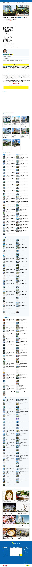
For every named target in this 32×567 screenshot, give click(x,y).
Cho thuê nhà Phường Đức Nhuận (23, 341)
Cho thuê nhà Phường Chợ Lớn (23, 352)
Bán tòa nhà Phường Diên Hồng (10, 280)
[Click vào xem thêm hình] (9, 10)
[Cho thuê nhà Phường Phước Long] (17, 369)
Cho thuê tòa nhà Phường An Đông (10, 190)
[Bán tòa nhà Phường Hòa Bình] (17, 306)
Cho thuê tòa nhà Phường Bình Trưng (10, 166)
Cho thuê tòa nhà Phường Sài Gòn (23, 154)
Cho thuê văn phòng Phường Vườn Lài (24, 445)
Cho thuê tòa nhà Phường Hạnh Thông (24, 215)
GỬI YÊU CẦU (16, 64)
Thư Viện (25, 547)
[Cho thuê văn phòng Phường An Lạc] (17, 481)
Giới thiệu (4, 2)
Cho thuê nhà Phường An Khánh (23, 327)
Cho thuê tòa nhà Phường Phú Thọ (10, 227)
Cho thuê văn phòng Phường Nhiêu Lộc (11, 408)
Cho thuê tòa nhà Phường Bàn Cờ (23, 160)
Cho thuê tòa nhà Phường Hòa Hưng (10, 201)
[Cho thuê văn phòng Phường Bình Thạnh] (4, 431)
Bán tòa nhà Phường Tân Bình (10, 258)
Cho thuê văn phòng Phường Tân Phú (23, 468)
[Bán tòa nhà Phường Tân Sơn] (17, 259)
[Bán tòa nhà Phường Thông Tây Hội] (4, 300)
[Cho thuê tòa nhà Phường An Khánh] (17, 164)
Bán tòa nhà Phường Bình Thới (23, 308)
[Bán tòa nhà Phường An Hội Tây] (17, 292)
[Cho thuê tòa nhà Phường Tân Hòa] (4, 169)
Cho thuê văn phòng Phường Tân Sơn (23, 421)
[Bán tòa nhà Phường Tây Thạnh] (4, 303)
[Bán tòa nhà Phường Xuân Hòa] (4, 245)
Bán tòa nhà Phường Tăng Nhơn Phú (10, 291)
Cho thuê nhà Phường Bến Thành (10, 319)
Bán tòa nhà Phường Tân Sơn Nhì (23, 302)
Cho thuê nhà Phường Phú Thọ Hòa (10, 385)
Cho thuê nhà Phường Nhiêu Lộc (10, 327)
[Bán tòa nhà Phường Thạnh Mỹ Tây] (17, 264)
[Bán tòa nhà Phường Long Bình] (4, 289)
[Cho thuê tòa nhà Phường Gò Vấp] (17, 213)
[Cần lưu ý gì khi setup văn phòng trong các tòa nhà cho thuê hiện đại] (22, 532)
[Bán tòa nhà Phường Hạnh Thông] (17, 297)
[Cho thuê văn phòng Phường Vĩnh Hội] (17, 449)
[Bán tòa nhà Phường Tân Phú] (17, 300)
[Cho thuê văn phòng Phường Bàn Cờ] (17, 406)
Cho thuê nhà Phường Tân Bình (10, 338)
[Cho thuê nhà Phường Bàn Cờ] (17, 325)
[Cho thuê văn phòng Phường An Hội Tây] (17, 459)
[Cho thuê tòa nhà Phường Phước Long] (17, 207)
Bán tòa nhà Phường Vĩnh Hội (22, 283)
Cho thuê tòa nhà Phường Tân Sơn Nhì (24, 221)
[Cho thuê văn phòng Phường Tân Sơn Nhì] (17, 472)
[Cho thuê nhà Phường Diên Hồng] (4, 361)
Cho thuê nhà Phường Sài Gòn (23, 319)
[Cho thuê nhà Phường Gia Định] (17, 347)
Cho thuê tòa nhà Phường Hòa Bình (23, 224)
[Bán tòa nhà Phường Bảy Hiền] (4, 256)
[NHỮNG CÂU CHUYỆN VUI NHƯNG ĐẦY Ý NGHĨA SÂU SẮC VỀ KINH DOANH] (22, 507)
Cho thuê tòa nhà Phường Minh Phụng (11, 230)
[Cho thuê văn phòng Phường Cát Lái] (17, 412)
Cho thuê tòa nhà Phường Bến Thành (10, 154)
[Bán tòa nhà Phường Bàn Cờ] (17, 245)
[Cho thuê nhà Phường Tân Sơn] (17, 339)
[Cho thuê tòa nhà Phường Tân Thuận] (17, 196)
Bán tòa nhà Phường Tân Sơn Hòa (23, 255)
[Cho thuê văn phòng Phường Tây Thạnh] (4, 472)
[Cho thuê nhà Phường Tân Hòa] (4, 333)
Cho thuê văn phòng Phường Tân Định (24, 402)
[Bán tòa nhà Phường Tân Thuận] (17, 278)
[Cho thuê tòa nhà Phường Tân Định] (17, 158)
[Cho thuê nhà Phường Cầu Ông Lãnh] (4, 322)
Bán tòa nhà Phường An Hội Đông (10, 294)
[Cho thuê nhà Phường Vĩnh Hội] (17, 364)
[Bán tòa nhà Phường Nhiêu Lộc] (4, 248)
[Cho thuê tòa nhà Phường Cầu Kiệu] (4, 181)
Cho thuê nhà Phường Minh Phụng (10, 391)
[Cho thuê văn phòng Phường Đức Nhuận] (17, 424)
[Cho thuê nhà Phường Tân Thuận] (17, 358)
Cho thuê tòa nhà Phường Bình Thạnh (10, 184)
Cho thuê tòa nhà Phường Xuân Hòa (10, 160)
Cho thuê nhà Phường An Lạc (22, 391)
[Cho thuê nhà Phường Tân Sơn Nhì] (17, 383)
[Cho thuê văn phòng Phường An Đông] (4, 437)
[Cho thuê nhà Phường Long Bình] (4, 369)
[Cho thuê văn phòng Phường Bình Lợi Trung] (4, 434)
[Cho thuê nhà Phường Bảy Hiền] (4, 336)
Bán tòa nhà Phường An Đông (10, 272)
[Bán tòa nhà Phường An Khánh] (17, 248)
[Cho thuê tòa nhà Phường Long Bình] (4, 207)
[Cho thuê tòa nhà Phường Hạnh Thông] (17, 216)
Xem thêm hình (26, 14)
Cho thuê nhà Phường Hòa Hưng (10, 363)
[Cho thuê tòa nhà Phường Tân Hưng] (4, 193)
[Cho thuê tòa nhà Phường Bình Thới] (17, 228)
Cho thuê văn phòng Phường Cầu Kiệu (10, 427)
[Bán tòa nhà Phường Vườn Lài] (17, 281)
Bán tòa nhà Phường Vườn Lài (23, 280)
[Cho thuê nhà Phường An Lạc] (17, 391)
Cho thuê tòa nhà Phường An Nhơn (10, 215)
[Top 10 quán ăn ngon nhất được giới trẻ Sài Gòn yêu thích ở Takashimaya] (9, 519)
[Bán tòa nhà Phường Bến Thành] (4, 239)
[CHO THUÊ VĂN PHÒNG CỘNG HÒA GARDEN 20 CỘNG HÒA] (16, 119)
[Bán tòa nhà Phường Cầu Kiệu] (4, 264)
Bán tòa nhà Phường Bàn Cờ (22, 244)
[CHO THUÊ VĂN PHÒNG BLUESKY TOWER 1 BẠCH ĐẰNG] (16, 142)
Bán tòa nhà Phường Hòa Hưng (10, 283)
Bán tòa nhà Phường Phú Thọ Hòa (10, 305)
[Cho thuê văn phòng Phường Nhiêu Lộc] (4, 409)
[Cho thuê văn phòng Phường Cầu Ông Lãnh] (4, 403)
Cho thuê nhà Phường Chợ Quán (23, 349)
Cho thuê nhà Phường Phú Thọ (10, 388)
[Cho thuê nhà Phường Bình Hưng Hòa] (4, 394)
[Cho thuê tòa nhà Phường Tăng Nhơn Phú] (4, 210)
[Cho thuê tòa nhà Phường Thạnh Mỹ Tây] (17, 181)
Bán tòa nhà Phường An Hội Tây (23, 291)
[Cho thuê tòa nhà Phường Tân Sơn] (17, 176)
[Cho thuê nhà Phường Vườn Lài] (17, 361)
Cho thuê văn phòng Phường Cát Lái (23, 411)
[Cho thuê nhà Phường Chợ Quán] (17, 350)
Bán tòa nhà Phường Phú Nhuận (10, 261)
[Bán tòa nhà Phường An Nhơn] (4, 297)
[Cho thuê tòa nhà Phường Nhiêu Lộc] (4, 164)
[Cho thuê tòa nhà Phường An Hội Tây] (17, 210)
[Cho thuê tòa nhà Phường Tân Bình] (4, 176)
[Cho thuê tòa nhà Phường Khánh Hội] (4, 204)
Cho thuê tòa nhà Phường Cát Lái (23, 166)
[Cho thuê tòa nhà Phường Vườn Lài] (17, 199)
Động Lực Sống (26, 562)
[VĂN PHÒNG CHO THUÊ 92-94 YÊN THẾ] (25, 119)
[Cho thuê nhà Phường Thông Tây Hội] (4, 380)
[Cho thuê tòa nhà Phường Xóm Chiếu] (17, 204)
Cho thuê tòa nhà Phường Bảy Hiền (10, 172)
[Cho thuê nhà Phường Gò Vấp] (17, 375)
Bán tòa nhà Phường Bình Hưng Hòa (10, 313)
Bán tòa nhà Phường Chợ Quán (23, 269)
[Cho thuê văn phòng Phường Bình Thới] (17, 478)
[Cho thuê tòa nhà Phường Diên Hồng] (4, 199)
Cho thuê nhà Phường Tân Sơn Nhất (23, 333)
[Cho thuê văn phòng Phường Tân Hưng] (4, 440)
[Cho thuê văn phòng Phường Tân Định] (17, 403)
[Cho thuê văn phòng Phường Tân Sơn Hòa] (17, 418)
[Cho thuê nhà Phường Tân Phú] (17, 380)
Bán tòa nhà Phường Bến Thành (10, 239)
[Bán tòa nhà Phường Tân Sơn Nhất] (17, 253)
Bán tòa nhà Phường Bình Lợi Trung (10, 269)
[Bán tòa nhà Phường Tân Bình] (4, 259)
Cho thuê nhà (19, 2)
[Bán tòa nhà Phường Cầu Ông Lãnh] (4, 242)
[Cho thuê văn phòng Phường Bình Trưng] (4, 412)
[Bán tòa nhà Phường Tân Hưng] (4, 275)
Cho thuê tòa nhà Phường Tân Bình (10, 175)
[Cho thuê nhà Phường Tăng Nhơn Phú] (4, 372)
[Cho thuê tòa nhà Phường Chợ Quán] (17, 187)
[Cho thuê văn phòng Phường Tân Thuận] (17, 443)
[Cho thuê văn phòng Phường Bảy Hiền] (4, 418)
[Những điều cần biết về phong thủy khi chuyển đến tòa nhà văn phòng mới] (9, 532)
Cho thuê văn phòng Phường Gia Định (23, 430)
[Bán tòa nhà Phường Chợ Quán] (17, 270)
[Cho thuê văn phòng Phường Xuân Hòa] (4, 406)
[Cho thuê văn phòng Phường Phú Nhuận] (4, 424)
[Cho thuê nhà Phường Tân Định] (17, 322)
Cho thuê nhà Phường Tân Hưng (10, 355)
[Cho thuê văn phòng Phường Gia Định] (17, 431)
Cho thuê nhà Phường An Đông (10, 352)
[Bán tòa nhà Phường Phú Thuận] (4, 278)
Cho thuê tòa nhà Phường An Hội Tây (23, 209)
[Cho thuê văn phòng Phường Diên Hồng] (4, 446)
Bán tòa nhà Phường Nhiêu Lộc (10, 247)
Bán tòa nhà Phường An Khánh (23, 247)
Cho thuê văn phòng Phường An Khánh (24, 408)
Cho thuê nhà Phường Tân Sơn (23, 338)
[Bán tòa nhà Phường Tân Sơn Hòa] (17, 256)
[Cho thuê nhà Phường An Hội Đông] (4, 375)
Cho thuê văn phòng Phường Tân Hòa (10, 414)
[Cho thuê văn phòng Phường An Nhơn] (4, 465)
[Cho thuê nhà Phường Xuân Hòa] (4, 325)
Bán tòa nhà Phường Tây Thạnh (10, 302)
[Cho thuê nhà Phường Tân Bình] (4, 339)
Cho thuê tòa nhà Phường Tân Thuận (23, 195)
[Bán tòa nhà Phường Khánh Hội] (4, 286)
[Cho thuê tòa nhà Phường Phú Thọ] (4, 228)
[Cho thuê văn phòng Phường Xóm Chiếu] (17, 452)
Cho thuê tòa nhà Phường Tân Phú (23, 218)
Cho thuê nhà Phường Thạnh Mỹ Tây (23, 344)
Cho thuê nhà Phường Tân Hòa (10, 333)
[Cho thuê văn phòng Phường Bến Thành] (4, 400)
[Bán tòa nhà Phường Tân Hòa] (4, 253)
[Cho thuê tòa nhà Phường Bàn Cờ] (17, 161)
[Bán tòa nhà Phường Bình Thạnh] (4, 267)
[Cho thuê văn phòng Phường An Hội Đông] (4, 462)
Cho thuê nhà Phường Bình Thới (23, 388)
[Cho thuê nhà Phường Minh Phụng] (4, 391)
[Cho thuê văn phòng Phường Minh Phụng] (4, 481)
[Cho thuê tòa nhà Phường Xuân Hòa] (4, 161)
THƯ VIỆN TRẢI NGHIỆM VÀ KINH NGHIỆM (12, 489)
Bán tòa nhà (14, 2)
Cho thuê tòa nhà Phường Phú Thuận (10, 195)
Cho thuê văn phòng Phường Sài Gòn (23, 399)
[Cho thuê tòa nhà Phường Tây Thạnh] (4, 222)
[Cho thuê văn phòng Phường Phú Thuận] (4, 443)
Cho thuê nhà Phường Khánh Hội (10, 366)
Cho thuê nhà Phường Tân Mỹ (23, 355)
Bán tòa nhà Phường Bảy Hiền (10, 255)
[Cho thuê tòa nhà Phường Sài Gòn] (17, 155)
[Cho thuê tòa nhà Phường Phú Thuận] (4, 196)
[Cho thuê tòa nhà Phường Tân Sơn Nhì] (17, 222)
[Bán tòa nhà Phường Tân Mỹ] (17, 275)
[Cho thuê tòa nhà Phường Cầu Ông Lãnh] (4, 158)
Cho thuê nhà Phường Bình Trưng (10, 330)
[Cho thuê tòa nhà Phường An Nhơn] (4, 216)
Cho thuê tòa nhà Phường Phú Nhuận (10, 178)
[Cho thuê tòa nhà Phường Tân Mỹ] (17, 193)
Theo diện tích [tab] (9, 115)
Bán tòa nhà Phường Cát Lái (22, 250)
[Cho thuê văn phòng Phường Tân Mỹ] (17, 440)
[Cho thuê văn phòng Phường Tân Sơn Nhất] (17, 415)
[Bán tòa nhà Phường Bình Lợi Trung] (4, 270)
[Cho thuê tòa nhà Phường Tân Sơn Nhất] (17, 169)
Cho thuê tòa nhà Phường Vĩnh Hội (23, 201)
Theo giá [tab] (4, 115)
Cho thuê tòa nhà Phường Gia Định (23, 184)
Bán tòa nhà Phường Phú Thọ (10, 308)
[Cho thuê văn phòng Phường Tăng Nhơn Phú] (4, 459)
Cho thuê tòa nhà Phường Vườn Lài (23, 198)
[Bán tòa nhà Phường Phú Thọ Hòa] (4, 306)
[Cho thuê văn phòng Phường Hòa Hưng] (4, 449)
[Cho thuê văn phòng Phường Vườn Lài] (17, 446)
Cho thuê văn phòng (24, 2)
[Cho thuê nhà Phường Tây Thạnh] (4, 383)
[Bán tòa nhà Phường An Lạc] (17, 311)
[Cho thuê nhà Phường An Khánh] (17, 328)
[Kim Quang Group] (16, 543)
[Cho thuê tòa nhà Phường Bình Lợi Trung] (4, 187)
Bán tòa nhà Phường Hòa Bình (23, 305)
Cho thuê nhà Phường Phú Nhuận (10, 341)
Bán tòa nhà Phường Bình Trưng (10, 250)
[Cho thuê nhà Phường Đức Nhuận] (17, 342)
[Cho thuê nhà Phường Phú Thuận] (4, 358)
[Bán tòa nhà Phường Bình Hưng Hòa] (4, 314)
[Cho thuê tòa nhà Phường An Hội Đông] (4, 213)
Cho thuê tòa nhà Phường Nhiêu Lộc (10, 163)
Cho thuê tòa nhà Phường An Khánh (23, 163)
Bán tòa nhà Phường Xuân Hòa (10, 244)
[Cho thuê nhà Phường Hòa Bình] (17, 386)
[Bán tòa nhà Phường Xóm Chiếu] (17, 286)
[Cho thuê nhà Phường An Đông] (4, 353)
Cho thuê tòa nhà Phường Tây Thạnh (10, 221)
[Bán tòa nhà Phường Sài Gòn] (17, 239)
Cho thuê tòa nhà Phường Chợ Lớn (23, 190)
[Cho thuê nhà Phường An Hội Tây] (17, 372)
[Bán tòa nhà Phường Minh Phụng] (4, 311)
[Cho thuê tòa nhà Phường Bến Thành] (4, 155)
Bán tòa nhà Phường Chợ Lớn (22, 272)
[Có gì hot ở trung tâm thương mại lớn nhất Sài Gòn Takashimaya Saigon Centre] (9, 507)
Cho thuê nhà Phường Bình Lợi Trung (10, 349)
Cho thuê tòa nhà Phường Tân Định (23, 157)
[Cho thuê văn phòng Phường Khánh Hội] (4, 452)
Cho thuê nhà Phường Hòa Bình (23, 385)
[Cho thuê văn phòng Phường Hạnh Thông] (17, 465)
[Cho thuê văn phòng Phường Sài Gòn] (17, 400)
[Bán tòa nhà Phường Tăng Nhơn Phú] (4, 292)
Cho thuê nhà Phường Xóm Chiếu (23, 366)
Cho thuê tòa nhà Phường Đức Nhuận (23, 178)
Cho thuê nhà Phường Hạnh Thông (23, 377)
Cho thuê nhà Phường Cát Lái (22, 330)
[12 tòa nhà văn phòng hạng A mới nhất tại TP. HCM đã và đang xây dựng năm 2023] (22, 519)
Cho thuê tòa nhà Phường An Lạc (23, 230)
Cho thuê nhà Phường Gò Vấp (23, 374)
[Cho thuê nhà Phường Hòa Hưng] (4, 364)
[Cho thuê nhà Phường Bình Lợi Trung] (4, 350)
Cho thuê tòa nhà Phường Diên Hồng (10, 198)
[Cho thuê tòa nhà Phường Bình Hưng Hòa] (4, 233)
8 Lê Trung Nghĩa (20, 17)
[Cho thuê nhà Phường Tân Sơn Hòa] (17, 336)
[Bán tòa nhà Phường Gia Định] (17, 267)
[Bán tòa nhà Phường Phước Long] (17, 289)
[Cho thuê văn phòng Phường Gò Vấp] (17, 462)
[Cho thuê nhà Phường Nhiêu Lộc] (4, 328)
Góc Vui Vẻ (25, 563)
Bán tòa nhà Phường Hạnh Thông (23, 297)
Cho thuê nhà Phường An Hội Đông (10, 374)
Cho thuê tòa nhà (9, 2)
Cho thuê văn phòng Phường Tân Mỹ (23, 439)
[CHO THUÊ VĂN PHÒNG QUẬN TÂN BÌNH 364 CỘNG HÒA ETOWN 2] (7, 119)
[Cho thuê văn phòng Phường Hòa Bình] (17, 475)
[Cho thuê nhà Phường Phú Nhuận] (4, 342)
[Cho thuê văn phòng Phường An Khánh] (17, 409)
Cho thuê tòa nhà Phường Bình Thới (23, 227)
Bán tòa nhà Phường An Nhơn (10, 297)
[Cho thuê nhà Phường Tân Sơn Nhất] (17, 333)
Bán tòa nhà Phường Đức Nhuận (23, 261)
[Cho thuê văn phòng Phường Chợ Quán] (17, 434)
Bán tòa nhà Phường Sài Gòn (22, 239)
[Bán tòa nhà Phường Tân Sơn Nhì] (17, 303)
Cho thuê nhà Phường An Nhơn (10, 377)
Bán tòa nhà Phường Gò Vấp (22, 294)
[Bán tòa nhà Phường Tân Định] (17, 242)
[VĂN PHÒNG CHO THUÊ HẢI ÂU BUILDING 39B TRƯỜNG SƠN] (7, 142)
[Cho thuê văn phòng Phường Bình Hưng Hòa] (4, 484)
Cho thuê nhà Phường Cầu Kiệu (10, 344)
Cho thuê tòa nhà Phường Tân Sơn (23, 175)
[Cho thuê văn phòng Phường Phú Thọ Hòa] (4, 475)
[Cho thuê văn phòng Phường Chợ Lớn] (17, 437)
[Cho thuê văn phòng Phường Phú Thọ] (4, 478)
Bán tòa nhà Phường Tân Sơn (23, 258)
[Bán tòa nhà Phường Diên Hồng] (4, 281)
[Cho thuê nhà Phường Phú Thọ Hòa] (4, 386)
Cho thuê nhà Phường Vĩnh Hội (23, 363)
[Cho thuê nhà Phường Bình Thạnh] (4, 347)
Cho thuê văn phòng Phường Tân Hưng (11, 439)
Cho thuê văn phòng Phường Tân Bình (11, 421)
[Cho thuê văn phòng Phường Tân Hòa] (4, 415)
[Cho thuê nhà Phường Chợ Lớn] (17, 353)
